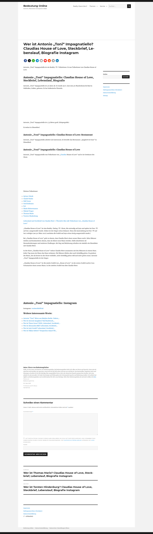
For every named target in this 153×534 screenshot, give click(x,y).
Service (102, 6)
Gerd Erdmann (28, 203)
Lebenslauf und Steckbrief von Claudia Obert (39, 221)
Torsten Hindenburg (30, 216)
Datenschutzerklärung (73, 440)
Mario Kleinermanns (30, 208)
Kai (24, 206)
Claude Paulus (28, 199)
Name (25, 444)
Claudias (63, 154)
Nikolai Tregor (28, 211)
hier (95, 377)
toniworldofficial (37, 308)
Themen (93, 6)
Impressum (26, 508)
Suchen (105, 74)
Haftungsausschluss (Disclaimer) (32, 511)
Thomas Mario (28, 213)
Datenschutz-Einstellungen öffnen (59, 528)
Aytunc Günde (28, 196)
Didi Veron (27, 201)
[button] (25, 60)
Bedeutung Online (35, 5)
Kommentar (28, 411)
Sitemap (105, 95)
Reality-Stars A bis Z (80, 6)
